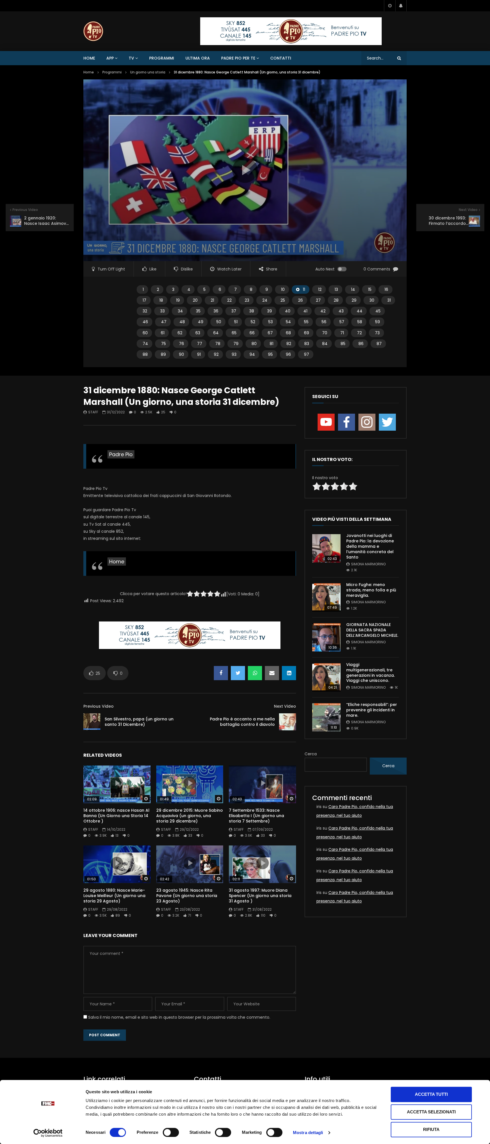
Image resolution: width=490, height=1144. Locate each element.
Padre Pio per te (238, 58)
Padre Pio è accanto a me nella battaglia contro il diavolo (242, 721)
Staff (93, 412)
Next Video (285, 706)
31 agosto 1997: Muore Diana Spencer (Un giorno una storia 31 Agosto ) (260, 895)
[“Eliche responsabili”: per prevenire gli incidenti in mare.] (326, 717)
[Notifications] (401, 5)
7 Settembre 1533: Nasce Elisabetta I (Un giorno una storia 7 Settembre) (256, 815)
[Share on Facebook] (221, 673)
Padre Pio (121, 454)
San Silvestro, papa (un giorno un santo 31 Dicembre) (139, 721)
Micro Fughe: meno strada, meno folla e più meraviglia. (371, 590)
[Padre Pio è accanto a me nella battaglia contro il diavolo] (287, 721)
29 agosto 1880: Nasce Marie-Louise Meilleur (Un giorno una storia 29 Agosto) (114, 895)
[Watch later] (389, 5)
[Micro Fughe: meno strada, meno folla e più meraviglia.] (326, 597)
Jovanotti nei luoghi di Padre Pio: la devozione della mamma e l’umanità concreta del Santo (370, 546)
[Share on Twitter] (238, 673)
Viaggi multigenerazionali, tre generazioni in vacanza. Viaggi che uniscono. (370, 673)
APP (110, 58)
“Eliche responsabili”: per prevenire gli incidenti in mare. (371, 710)
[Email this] (272, 673)
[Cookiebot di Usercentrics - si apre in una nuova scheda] (48, 1133)
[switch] (171, 1132)
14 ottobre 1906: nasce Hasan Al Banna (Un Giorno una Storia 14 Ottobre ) (116, 815)
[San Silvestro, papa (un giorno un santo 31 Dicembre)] (91, 721)
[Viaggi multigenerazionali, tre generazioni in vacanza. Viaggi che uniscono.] (326, 677)
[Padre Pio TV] (93, 31)
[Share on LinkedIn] (289, 673)
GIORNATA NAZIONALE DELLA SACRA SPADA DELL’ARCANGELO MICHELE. (372, 630)
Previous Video (98, 706)
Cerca (311, 754)
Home (89, 58)
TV (131, 58)
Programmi (161, 58)
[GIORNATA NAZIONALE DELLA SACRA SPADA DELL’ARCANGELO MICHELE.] (326, 637)
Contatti (280, 58)
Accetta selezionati (431, 1111)
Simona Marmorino (368, 564)
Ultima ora (197, 58)
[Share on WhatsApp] (255, 673)
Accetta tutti (431, 1094)
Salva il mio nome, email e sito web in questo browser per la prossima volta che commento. (179, 1017)
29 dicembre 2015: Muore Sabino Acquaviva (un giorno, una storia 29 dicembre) (189, 815)
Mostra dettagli (308, 1132)
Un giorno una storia (147, 72)
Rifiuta (431, 1129)
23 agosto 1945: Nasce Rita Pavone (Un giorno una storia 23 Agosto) (186, 895)
